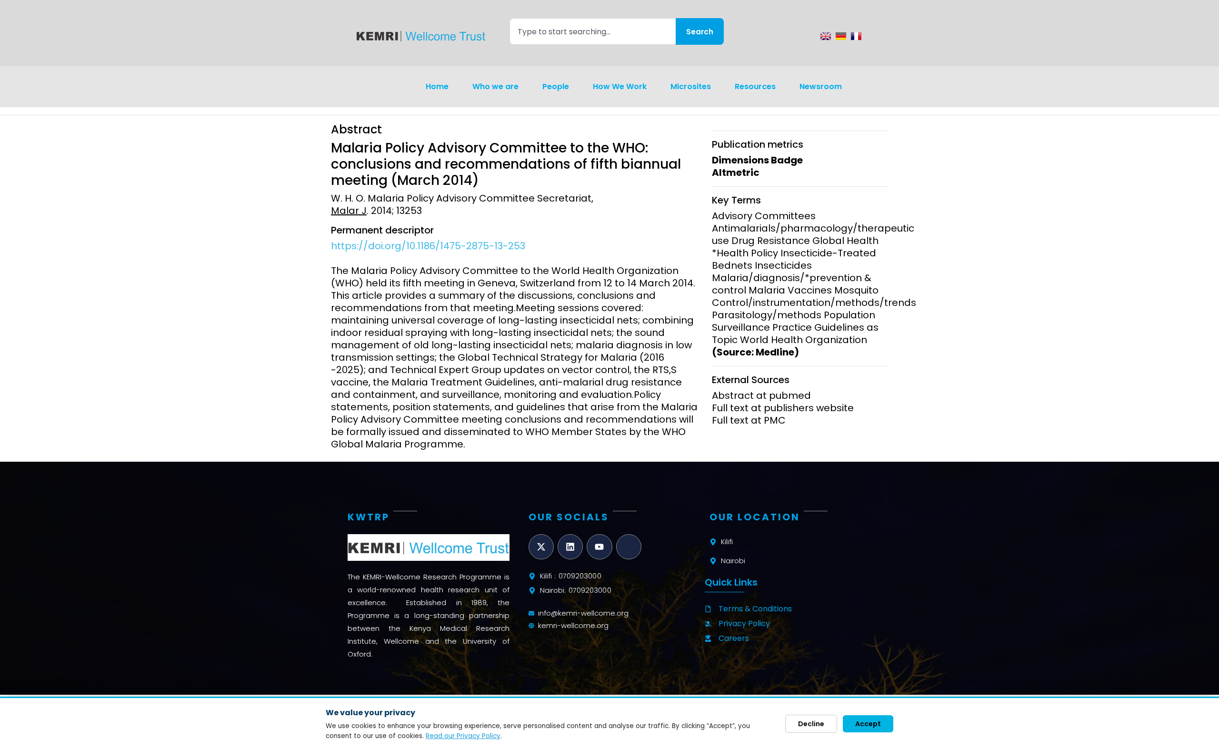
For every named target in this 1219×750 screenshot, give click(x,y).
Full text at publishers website (783, 408)
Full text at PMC (749, 420)
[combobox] (593, 31)
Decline (811, 724)
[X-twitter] (541, 546)
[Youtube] (599, 546)
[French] (856, 36)
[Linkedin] (570, 546)
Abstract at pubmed (761, 395)
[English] (825, 36)
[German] (841, 36)
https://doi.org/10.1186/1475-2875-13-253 (428, 246)
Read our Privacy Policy (463, 735)
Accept (868, 724)
